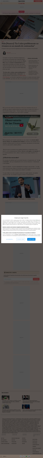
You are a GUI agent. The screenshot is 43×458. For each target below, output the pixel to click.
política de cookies (29, 224)
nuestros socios (16, 220)
